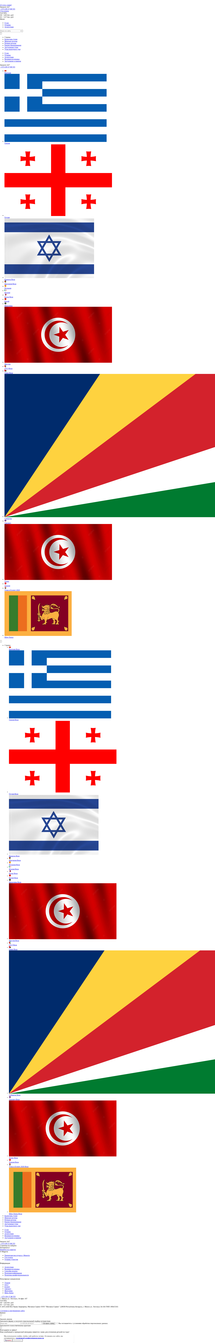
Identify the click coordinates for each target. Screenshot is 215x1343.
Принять (8, 1340)
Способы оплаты (10, 1271)
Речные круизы (10, 43)
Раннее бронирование (12, 45)
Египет (7, 1287)
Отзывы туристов (11, 1259)
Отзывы (7, 25)
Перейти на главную (8, 1250)
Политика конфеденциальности (16, 1275)
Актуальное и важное (12, 61)
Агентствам (9, 27)
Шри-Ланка (8, 1293)
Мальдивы (8, 1291)
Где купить (8, 1257)
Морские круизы (10, 41)
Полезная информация (13, 1273)
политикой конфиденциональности (30, 1338)
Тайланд (7, 1289)
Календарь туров (10, 39)
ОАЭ (6, 1285)
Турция (7, 1283)
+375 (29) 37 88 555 (7, 9)
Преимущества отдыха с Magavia (17, 1255)
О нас (6, 23)
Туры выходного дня (12, 49)
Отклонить (17, 1340)
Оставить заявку (49, 1323)
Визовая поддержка (11, 59)
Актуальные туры (11, 47)
